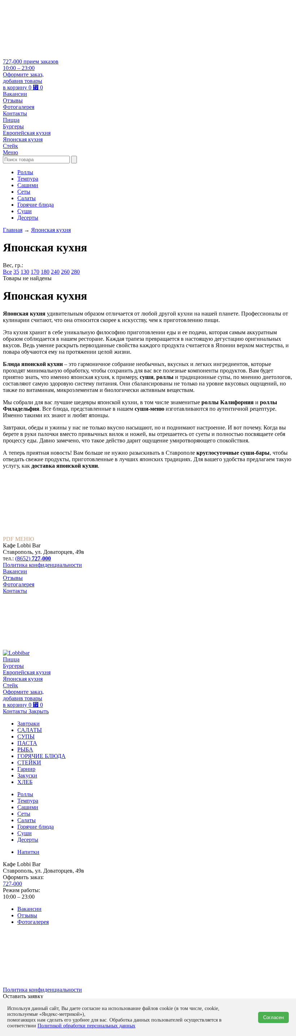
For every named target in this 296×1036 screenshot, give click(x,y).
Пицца (11, 120)
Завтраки (28, 723)
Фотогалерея (18, 107)
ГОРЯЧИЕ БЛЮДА (41, 756)
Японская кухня (23, 139)
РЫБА (25, 749)
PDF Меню (18, 539)
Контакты (15, 113)
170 (35, 272)
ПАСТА (27, 743)
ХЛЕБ (24, 782)
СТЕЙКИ (29, 762)
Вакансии (15, 94)
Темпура (27, 179)
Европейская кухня (27, 133)
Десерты (27, 218)
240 (55, 272)
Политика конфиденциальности (42, 565)
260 (65, 272)
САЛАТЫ (29, 730)
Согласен (273, 1017)
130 (25, 272)
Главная (12, 230)
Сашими (27, 185)
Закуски (27, 775)
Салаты (26, 198)
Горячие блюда (35, 205)
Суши (24, 211)
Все (7, 272)
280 (75, 272)
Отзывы (13, 100)
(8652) (33, 558)
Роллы (25, 172)
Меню (10, 152)
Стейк (10, 146)
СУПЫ (26, 736)
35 (16, 272)
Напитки (28, 852)
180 (45, 272)
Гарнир (26, 769)
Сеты (23, 192)
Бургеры (13, 126)
